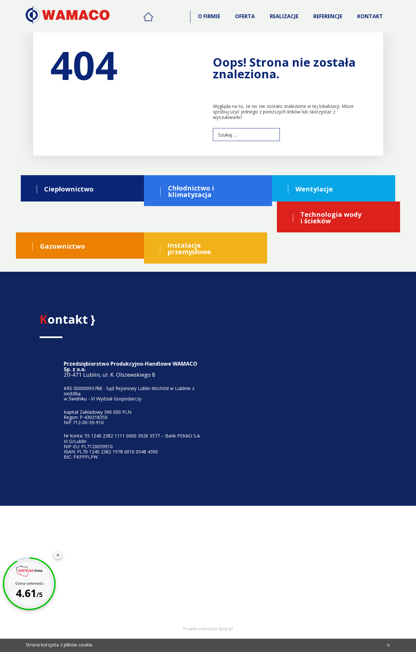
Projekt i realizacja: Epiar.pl (208, 629)
